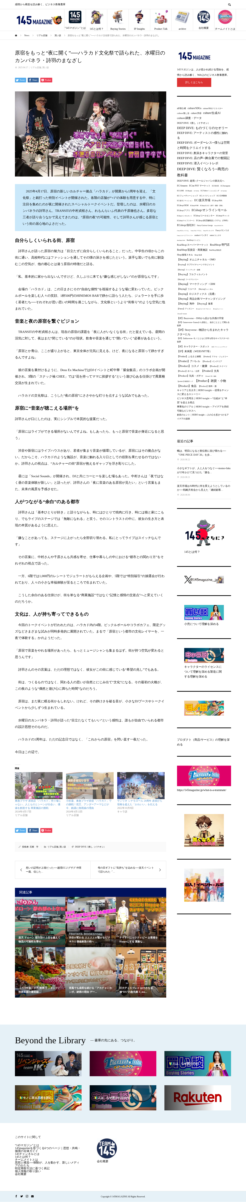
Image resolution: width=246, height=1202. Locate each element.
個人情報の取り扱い (28, 1171)
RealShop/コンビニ (193, 240)
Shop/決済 (198, 255)
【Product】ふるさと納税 (189, 356)
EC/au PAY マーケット (199, 185)
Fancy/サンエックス (208, 230)
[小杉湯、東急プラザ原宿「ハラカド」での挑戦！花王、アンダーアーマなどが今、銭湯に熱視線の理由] (90, 785)
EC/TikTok (196, 190)
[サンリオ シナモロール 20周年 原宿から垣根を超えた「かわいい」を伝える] (141, 785)
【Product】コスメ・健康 (192, 366)
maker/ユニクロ (215, 235)
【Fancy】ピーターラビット (203, 308)
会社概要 (204, 28)
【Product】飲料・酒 (207, 386)
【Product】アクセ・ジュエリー (215, 357)
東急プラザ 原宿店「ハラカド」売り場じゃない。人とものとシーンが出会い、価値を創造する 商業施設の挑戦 (38, 804)
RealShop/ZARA (181, 240)
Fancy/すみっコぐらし (183, 230)
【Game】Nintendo (182, 313)
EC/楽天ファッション (185, 201)
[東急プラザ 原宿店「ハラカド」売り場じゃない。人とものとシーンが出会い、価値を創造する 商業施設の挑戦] (38, 785)
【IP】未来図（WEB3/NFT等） (194, 351)
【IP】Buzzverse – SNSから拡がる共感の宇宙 (200, 318)
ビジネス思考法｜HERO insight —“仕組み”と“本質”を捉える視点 (202, 400)
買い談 (45, 67)
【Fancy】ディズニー (185, 309)
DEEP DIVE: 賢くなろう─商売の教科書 (202, 172)
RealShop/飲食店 (215, 250)
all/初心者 (181, 108)
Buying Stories (118, 29)
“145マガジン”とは (75, 28)
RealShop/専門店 (220, 244)
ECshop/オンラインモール (209, 210)
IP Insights (139, 29)
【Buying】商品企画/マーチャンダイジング (201, 298)
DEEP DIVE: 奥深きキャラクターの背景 (202, 153)
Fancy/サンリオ (222, 230)
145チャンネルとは (27, 1153)
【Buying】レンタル (205, 289)
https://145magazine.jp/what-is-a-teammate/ (201, 790)
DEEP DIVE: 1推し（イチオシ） (90, 847)
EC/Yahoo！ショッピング (210, 191)
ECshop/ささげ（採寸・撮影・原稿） (212, 205)
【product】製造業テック (185, 381)
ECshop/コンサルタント (184, 216)
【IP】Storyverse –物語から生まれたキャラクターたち (203, 332)
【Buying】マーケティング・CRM (196, 284)
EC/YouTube (224, 190)
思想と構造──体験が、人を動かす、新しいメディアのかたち (47, 1164)
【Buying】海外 (185, 303)
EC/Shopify (188, 191)
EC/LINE (180, 191)
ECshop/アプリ (183, 210)
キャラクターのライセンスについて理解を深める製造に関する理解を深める (203, 671)
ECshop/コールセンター (204, 215)
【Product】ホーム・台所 (188, 371)
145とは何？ (97, 29)
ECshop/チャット (223, 216)
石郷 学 (34, 847)
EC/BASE (215, 186)
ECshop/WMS (194, 205)
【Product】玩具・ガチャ (190, 376)
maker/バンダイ (201, 235)
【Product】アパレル (188, 361)
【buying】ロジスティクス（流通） (197, 294)
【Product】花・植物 (210, 376)
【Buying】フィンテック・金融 (188, 270)
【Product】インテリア (212, 361)
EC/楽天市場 (202, 200)
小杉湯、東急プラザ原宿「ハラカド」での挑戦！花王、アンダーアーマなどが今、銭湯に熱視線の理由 (88, 804)
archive (182, 29)
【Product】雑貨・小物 (210, 381)
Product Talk (160, 29)
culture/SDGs (194, 108)
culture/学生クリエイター (213, 108)
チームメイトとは (225, 29)
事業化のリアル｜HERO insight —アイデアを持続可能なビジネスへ (203, 408)
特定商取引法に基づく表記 (32, 1168)
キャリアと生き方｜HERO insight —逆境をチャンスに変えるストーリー (203, 392)
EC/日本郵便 (222, 196)
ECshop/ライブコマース (185, 221)
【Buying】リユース (186, 289)
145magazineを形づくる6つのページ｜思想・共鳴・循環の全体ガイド (47, 1150)
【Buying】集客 (204, 303)
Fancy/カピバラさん (196, 230)
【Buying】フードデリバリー (187, 279)
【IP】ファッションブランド (219, 346)
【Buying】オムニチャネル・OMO (196, 259)
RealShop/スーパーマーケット (192, 245)
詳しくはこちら (194, 82)
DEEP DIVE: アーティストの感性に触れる (202, 135)
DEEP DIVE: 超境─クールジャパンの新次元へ (200, 180)
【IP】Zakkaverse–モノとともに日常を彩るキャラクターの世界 (203, 340)
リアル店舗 (35, 67)
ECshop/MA (217, 200)
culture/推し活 (183, 113)
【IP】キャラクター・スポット (193, 346)
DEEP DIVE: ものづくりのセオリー (202, 128)
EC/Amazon (182, 186)
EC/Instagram (225, 186)
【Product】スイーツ (218, 366)
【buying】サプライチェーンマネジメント (196, 264)
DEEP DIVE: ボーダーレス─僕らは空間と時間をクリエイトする (203, 145)
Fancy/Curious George (205, 225)
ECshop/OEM (183, 205)
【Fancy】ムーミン (218, 308)
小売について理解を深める (201, 623)
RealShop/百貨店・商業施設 (192, 249)
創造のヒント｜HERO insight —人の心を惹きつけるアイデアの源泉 (203, 417)
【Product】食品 (186, 386)
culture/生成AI (211, 112)
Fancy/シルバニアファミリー (185, 235)
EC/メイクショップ (207, 196)
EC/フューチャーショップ (187, 196)
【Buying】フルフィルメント (192, 274)
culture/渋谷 (196, 113)
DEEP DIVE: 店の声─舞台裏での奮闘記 (203, 158)
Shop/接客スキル (185, 255)
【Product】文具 (210, 371)
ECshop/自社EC (186, 225)
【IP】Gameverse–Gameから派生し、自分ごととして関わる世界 (203, 324)
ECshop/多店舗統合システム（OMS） (212, 220)
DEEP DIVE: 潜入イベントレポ (197, 163)
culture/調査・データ (189, 118)
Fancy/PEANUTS (218, 225)
